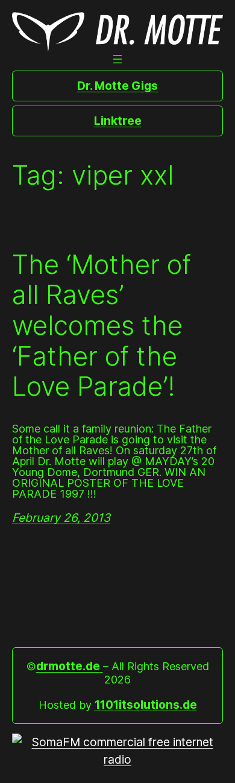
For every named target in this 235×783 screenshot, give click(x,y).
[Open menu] (117, 59)
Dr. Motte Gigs (117, 85)
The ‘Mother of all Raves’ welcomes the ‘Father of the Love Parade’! (101, 325)
